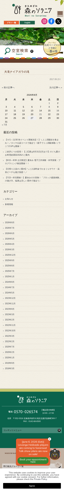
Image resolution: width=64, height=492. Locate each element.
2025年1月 (9, 276)
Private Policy (40, 479)
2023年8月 (9, 309)
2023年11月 (10, 303)
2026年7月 (9, 228)
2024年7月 (9, 287)
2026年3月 (9, 249)
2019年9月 (9, 363)
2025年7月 (9, 271)
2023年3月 (9, 314)
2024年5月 (9, 293)
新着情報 (9, 204)
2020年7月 (9, 347)
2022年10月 (10, 330)
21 (40, 114)
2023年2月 (9, 320)
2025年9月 (9, 260)
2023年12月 (10, 298)
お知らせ (9, 199)
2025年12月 (10, 255)
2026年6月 (9, 233)
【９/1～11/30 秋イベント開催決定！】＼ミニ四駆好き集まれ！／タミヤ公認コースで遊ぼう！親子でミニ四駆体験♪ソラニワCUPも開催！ (33, 143)
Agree (32, 486)
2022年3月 (9, 336)
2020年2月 (9, 352)
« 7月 (4, 124)
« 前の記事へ (8, 87)
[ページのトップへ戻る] (58, 466)
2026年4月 (9, 244)
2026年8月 (9, 222)
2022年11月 (10, 325)
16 (58, 110)
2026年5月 (9, 239)
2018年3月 (9, 368)
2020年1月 (9, 357)
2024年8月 (9, 282)
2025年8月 (9, 265)
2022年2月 (9, 341)
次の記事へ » (55, 87)
